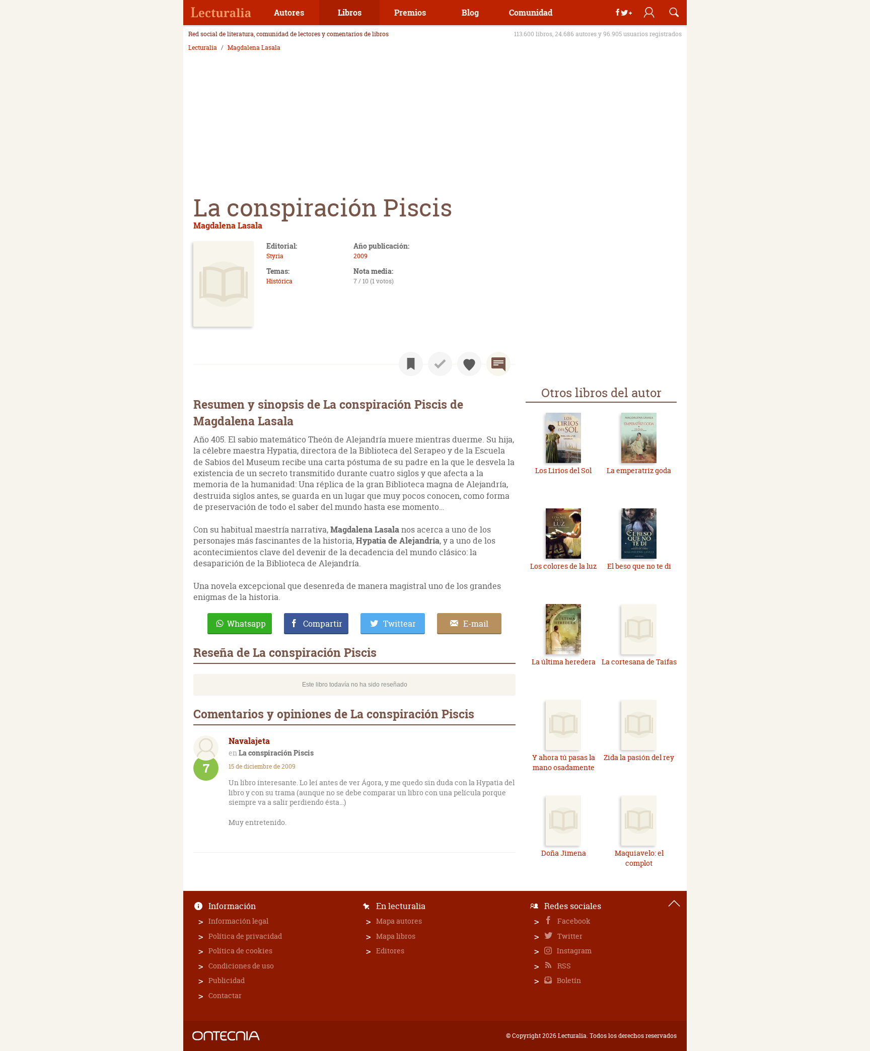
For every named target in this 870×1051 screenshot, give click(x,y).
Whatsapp (246, 623)
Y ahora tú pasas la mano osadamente (563, 762)
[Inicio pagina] (674, 903)
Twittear (399, 623)
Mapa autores (399, 921)
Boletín (568, 980)
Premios (410, 12)
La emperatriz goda (639, 470)
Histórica (279, 281)
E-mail (475, 623)
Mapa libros (395, 936)
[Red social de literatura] (221, 12)
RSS (563, 965)
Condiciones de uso (241, 965)
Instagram (573, 950)
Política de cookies (240, 950)
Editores (390, 950)
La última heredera (564, 661)
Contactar (225, 995)
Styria (274, 256)
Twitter (569, 936)
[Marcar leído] (440, 364)
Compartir (322, 623)
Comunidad (530, 12)
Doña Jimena (563, 853)
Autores (289, 12)
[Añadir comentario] (498, 364)
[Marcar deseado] (469, 364)
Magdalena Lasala (254, 48)
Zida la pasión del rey (639, 757)
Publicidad (226, 980)
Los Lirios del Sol (563, 470)
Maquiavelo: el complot (639, 858)
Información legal (238, 921)
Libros (349, 12)
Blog (470, 12)
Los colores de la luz (563, 566)
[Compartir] (623, 12)
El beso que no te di (639, 566)
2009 (360, 256)
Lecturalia (202, 48)
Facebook (573, 921)
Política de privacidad (245, 936)
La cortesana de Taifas (639, 661)
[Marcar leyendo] (411, 364)
